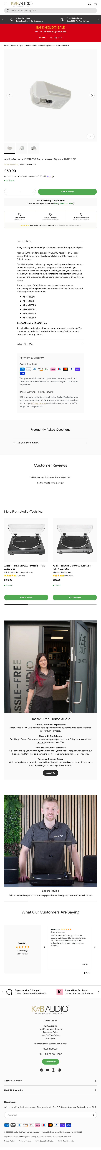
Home (6, 46)
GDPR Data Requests (66, 1141)
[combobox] (50, 10)
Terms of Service (25, 1141)
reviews (84, 753)
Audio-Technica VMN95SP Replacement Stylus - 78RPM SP (47, 46)
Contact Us (51, 1061)
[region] (69, 947)
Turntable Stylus (17, 46)
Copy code (57, 37)
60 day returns (38, 403)
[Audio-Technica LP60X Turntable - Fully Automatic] (26, 540)
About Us (50, 773)
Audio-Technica (11, 164)
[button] (50, 482)
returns (79, 739)
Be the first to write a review (50, 483)
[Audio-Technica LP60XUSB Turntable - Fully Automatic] (75, 540)
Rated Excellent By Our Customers (29, 21)
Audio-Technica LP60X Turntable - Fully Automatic (24, 567)
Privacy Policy (9, 1141)
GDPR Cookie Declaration (44, 1141)
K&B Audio (14, 1132)
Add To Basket (67, 191)
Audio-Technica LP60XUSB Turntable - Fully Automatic (72, 567)
